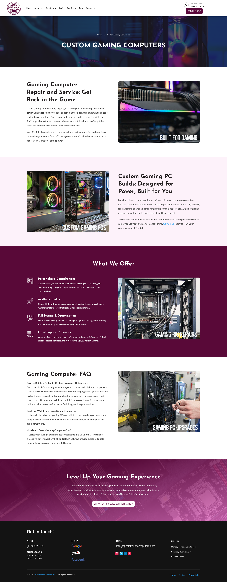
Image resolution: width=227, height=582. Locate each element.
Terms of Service (178, 575)
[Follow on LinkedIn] (125, 553)
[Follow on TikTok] (129, 553)
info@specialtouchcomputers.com (135, 546)
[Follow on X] (121, 553)
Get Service (193, 11)
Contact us (168, 223)
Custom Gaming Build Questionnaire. (112, 504)
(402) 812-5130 (35, 546)
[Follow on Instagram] (116, 553)
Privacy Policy (194, 575)
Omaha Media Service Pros (44, 574)
